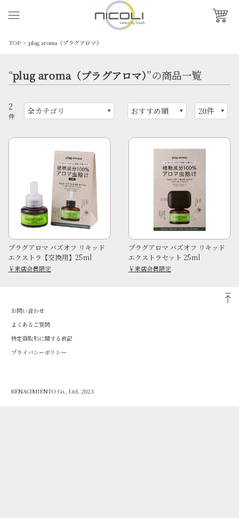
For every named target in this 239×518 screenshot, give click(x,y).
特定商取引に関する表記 (41, 338)
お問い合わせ (27, 310)
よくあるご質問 (30, 324)
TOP (15, 42)
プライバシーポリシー (39, 352)
